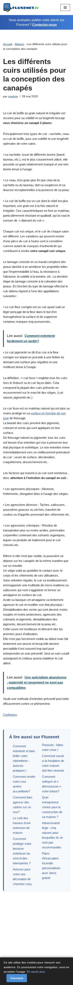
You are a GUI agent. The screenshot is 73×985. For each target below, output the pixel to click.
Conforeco (10, 714)
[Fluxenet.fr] (21, 7)
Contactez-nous (44, 24)
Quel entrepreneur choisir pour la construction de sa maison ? (52, 807)
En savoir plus (36, 971)
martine (13, 96)
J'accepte (16, 978)
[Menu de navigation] (65, 7)
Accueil (7, 44)
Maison (19, 44)
